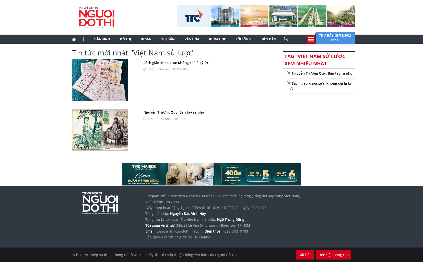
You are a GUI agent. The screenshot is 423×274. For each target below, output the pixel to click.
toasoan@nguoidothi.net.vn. (179, 231)
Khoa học (217, 39)
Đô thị (125, 39)
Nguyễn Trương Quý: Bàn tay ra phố (173, 112)
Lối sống (243, 39)
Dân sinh (102, 39)
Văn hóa (192, 39)
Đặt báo (305, 254)
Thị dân (168, 39)
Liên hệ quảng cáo (333, 254)
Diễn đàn (268, 39)
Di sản (146, 39)
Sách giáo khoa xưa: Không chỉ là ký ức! (176, 62)
